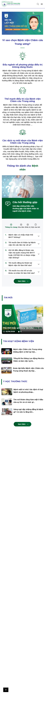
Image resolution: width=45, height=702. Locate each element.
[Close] (38, 4)
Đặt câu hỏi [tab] (35, 227)
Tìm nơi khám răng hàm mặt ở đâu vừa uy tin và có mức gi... (28, 401)
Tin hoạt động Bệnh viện (18, 341)
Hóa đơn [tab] (21, 227)
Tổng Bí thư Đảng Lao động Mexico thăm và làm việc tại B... (28, 360)
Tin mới (8, 298)
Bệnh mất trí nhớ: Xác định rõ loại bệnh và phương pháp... (28, 391)
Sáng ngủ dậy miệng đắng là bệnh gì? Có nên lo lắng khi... (28, 411)
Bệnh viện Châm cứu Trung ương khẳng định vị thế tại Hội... (27, 351)
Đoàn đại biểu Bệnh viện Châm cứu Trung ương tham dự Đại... (28, 369)
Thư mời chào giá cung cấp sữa (18, 328)
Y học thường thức (15, 381)
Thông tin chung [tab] (11, 227)
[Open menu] (41, 4)
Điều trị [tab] (28, 227)
